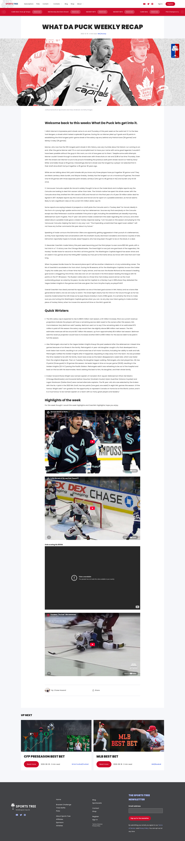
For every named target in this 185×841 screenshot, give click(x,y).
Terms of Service (97, 824)
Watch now (25, 12)
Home (58, 799)
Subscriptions (28, 4)
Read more (31, 764)
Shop (72, 4)
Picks (38, 4)
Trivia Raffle (60, 808)
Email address (135, 806)
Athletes (59, 826)
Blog (66, 4)
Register (170, 4)
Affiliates (59, 819)
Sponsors (59, 822)
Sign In (160, 4)
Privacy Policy (96, 826)
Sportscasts (97, 803)
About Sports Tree (63, 816)
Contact (95, 808)
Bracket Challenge (63, 804)
